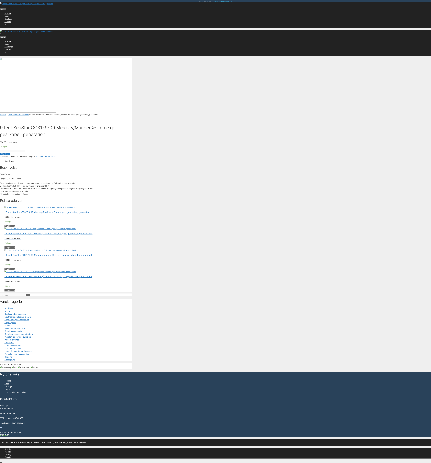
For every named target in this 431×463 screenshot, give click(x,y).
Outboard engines (12, 348)
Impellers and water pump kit (17, 337)
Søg (27, 295)
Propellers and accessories (16, 354)
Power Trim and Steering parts (18, 351)
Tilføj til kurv (5, 154)
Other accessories (12, 345)
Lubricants (9, 342)
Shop (6, 16)
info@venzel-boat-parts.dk (223, 1)
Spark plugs (9, 360)
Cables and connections (15, 314)
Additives (8, 308)
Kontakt (7, 22)
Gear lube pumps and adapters (18, 334)
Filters (7, 325)
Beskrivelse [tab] (9, 161)
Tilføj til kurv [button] (9, 226)
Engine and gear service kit (16, 320)
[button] (10, 452)
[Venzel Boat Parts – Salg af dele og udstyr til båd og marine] (26, 4)
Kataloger (8, 19)
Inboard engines (11, 340)
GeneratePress (80, 442)
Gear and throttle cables (18, 114)
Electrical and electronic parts (17, 317)
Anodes (7, 311)
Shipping (8, 357)
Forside (7, 13)
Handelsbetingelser (18, 392)
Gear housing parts (13, 331)
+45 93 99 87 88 (204, 1)
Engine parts (10, 323)
